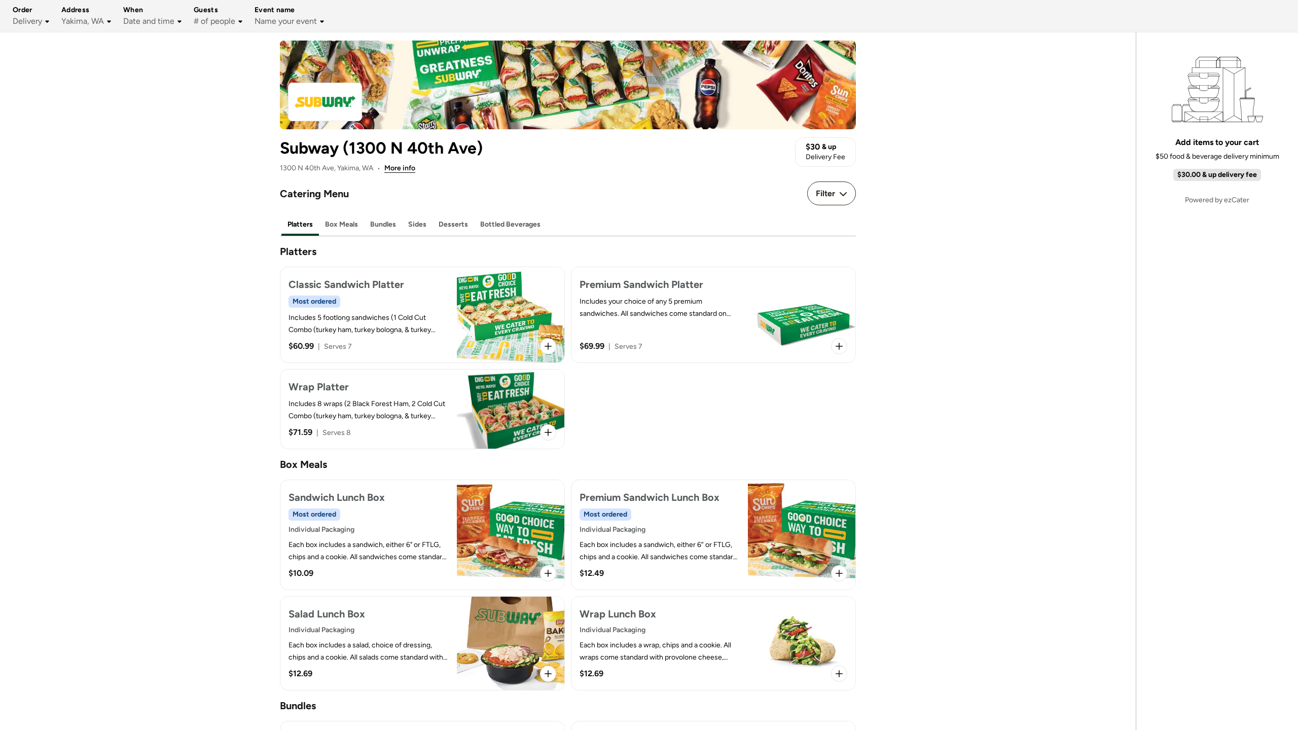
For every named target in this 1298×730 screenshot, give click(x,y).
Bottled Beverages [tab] (510, 224)
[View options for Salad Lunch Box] (548, 674)
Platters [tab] (300, 224)
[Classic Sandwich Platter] (422, 314)
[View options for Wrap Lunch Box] (839, 674)
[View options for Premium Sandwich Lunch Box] (839, 573)
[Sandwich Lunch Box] (422, 535)
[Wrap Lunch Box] (713, 643)
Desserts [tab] (453, 224)
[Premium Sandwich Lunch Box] (713, 535)
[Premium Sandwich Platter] (713, 314)
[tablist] (568, 224)
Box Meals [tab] (341, 224)
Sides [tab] (417, 224)
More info (399, 168)
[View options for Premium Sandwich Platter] (839, 346)
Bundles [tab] (383, 224)
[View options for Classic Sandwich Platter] (548, 346)
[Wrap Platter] (422, 409)
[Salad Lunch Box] (422, 643)
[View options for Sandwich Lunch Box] (548, 573)
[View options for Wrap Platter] (548, 432)
